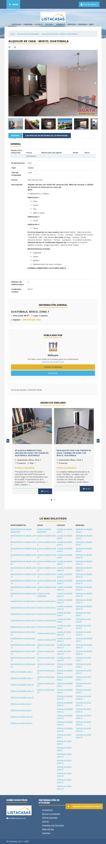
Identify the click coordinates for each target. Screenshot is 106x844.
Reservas (53, 373)
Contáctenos (47, 810)
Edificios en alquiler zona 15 (22, 697)
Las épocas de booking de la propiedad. (46, 135)
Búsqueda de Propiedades (28, 34)
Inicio (12, 34)
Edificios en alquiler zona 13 (22, 691)
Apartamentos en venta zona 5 (24, 620)
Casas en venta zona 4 (46, 614)
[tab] (15, 135)
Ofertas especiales (50, 817)
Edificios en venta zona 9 (21, 710)
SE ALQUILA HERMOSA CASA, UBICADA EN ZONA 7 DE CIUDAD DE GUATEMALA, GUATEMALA (31, 453)
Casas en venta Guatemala (43, 594)
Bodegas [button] (82, 24)
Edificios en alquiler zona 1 (22, 671)
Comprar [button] (27, 24)
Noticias (45, 821)
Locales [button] (38, 24)
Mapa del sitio (48, 829)
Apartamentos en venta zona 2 (24, 607)
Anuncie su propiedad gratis (87, 806)
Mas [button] (91, 24)
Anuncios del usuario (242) (53, 362)
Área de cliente (89, 4)
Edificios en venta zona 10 (21, 716)
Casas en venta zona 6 (46, 626)
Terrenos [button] (60, 24)
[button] (95, 52)
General (15, 135)
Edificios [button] (71, 24)
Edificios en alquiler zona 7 (22, 678)
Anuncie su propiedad (51, 814)
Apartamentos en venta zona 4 (24, 614)
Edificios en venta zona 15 (21, 723)
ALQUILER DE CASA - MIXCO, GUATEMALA (60, 34)
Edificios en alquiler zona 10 (22, 684)
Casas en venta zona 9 (46, 639)
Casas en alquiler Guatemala (44, 530)
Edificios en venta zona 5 (21, 704)
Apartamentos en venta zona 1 (24, 601)
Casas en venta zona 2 (46, 607)
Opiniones (46, 833)
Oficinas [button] (49, 24)
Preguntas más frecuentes (53, 825)
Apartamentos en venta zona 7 (24, 626)
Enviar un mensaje (53, 367)
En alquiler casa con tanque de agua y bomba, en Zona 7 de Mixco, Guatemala (74, 453)
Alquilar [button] (16, 24)
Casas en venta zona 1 (46, 601)
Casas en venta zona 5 (46, 620)
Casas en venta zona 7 (46, 633)
